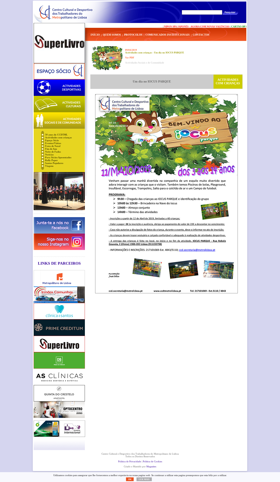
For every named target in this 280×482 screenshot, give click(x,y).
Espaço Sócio (52, 140)
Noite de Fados (53, 151)
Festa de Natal (52, 146)
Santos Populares (54, 163)
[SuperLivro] (59, 43)
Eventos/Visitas (53, 143)
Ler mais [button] (144, 479)
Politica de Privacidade (129, 461)
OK (129, 479)
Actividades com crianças (58, 137)
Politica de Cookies (152, 461)
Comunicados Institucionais (167, 34)
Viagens (49, 166)
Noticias (49, 154)
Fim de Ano (51, 149)
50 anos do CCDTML (56, 134)
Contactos (201, 34)
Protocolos (133, 34)
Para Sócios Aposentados (58, 157)
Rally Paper (51, 160)
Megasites (151, 466)
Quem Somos (112, 34)
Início (95, 34)
